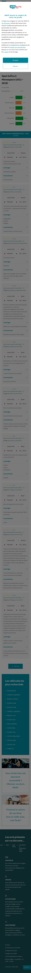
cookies (6, 52)
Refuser (15, 66)
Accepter (15, 60)
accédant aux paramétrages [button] (17, 47)
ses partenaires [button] (6, 23)
